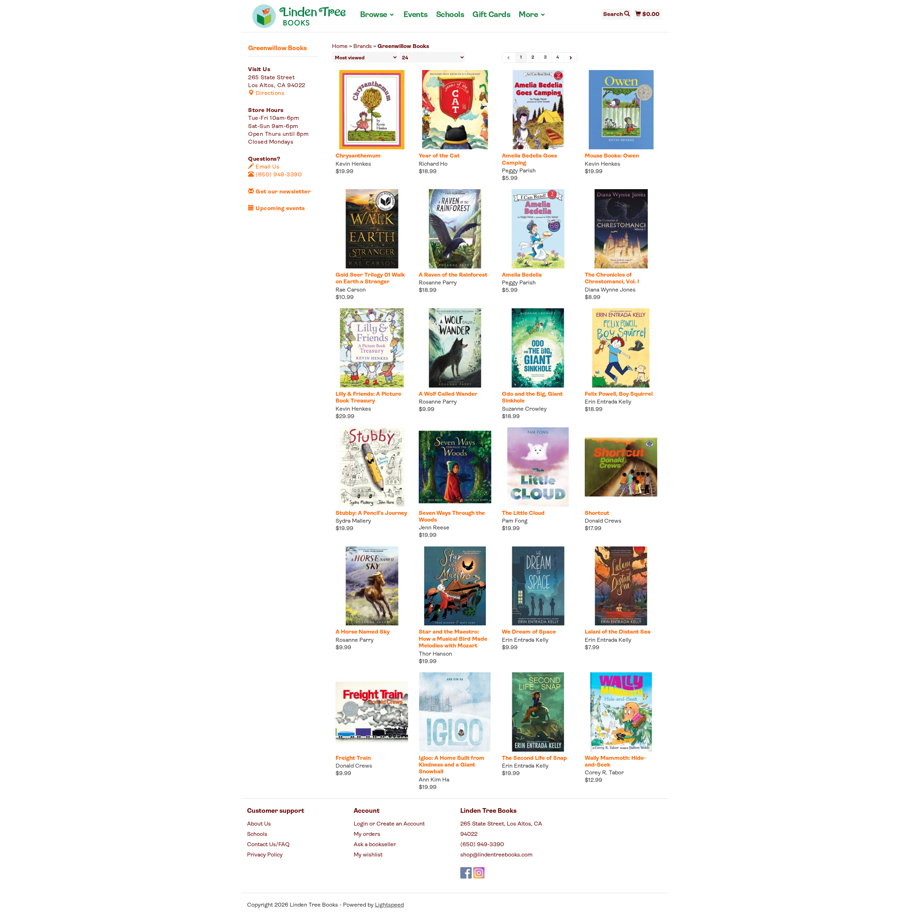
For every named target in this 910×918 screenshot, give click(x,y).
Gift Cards (491, 15)
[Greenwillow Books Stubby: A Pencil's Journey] (372, 467)
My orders (367, 834)
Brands (362, 46)
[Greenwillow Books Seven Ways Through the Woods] (455, 467)
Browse (377, 15)
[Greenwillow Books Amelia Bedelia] (538, 228)
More (532, 15)
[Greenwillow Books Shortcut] (621, 467)
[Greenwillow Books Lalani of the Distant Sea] (621, 586)
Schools (450, 15)
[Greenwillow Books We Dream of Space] (538, 586)
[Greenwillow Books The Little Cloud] (538, 467)
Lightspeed (389, 905)
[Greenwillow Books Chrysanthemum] (372, 109)
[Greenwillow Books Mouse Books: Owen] (621, 109)
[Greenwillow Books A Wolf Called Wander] (455, 348)
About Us (259, 824)
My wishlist (368, 855)
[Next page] (570, 58)
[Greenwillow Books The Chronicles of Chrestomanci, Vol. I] (621, 228)
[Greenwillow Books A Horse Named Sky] (372, 586)
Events (415, 15)
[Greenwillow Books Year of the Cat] (455, 109)
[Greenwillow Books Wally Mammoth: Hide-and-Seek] (621, 712)
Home (340, 46)
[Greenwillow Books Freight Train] (372, 712)
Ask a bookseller (375, 845)
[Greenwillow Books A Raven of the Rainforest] (455, 228)
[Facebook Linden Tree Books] (466, 873)
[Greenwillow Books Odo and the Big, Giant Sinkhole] (538, 348)
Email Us (266, 167)
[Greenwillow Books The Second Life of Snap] (538, 712)
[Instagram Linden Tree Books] (479, 873)
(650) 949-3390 (278, 175)
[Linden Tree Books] (299, 19)
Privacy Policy (265, 855)
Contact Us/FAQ (268, 845)
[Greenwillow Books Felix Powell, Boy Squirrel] (621, 348)
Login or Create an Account (389, 824)
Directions (269, 93)
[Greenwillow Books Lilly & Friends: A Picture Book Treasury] (372, 348)
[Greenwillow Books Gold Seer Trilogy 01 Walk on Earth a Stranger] (372, 228)
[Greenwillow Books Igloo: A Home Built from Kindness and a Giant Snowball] (455, 712)
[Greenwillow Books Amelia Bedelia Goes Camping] (538, 109)
